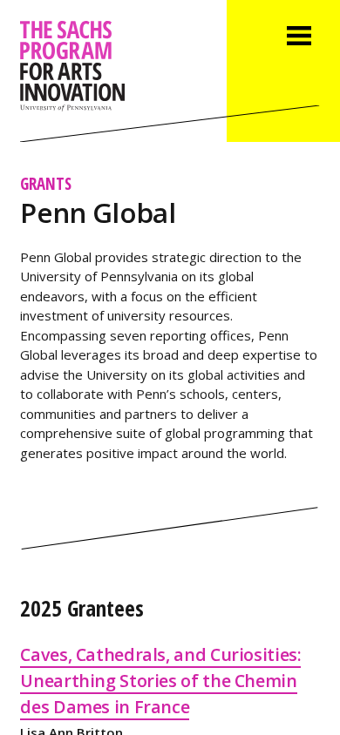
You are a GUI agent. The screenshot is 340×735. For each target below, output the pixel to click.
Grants (45, 183)
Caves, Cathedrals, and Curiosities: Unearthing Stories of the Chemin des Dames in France (160, 680)
